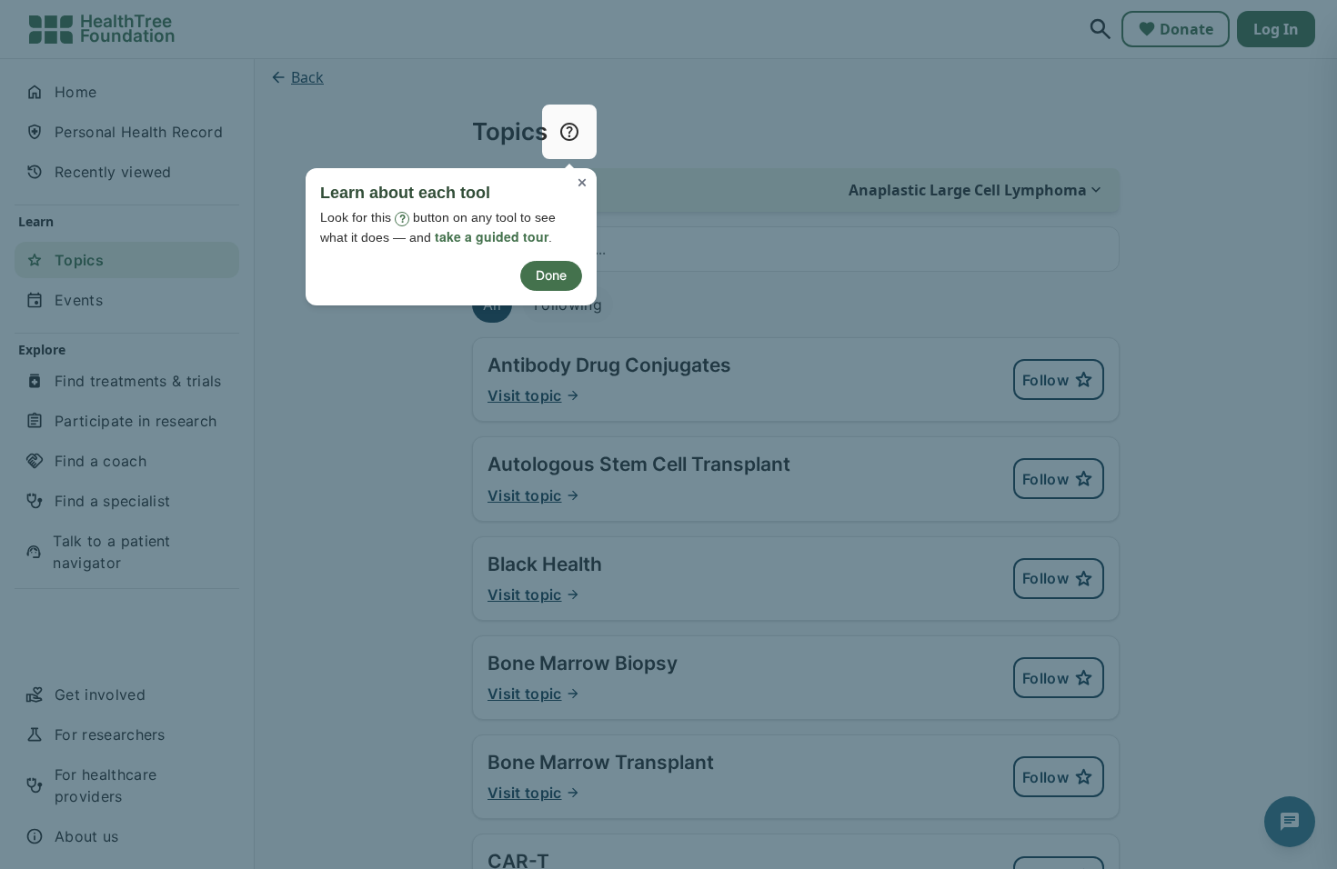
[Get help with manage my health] (569, 132)
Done (551, 275)
